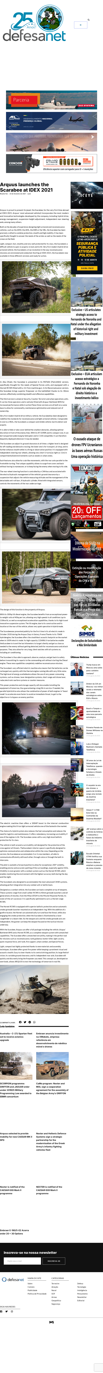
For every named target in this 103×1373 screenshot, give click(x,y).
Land (29, 194)
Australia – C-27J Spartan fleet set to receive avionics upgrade (16, 1036)
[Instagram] (12, 1311)
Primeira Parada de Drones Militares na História (94, 730)
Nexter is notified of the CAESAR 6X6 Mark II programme (12, 1190)
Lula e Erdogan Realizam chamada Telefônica (94, 747)
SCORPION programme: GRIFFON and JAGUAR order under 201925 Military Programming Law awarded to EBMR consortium (15, 1090)
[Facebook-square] (1, 1311)
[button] (88, 20)
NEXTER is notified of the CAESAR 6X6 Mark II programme (49, 1190)
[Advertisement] (51, 61)
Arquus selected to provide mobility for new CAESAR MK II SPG (16, 1136)
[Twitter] (6, 1311)
